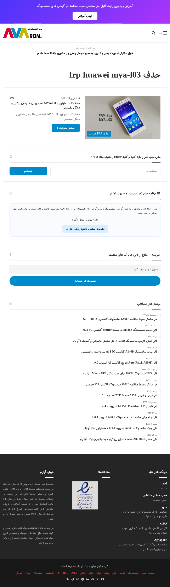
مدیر (164, 507)
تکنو (91, 573)
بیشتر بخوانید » (66, 128)
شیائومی (49, 573)
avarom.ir (33, 528)
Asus (74, 573)
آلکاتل (83, 573)
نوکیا (98, 573)
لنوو (114, 573)
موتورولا (38, 573)
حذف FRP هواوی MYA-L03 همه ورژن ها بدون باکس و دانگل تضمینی (45, 105)
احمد (164, 483)
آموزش (19, 573)
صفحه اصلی (148, 573)
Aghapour (160, 540)
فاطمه (163, 524)
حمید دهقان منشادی (155, 495)
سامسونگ (133, 573)
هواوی (122, 573)
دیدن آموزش (85, 16)
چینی (106, 573)
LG (58, 573)
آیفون (28, 573)
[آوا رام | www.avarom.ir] (22, 33)
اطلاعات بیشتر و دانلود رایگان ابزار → (85, 229)
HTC (65, 573)
